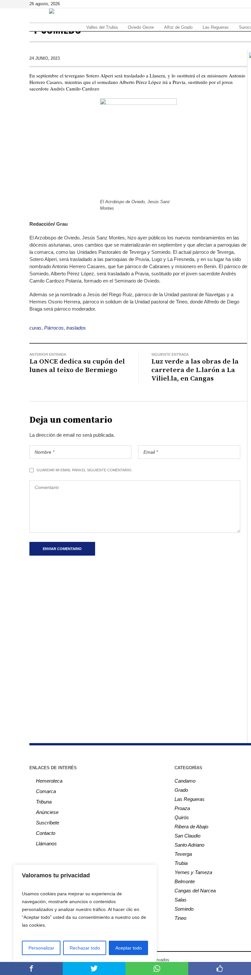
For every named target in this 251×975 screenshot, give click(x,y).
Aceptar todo (128, 948)
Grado (181, 790)
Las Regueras (190, 799)
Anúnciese (47, 812)
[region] (85, 913)
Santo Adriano (189, 845)
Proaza (182, 808)
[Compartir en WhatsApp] (157, 968)
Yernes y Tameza (193, 872)
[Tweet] (94, 968)
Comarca (46, 791)
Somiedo (184, 909)
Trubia (181, 863)
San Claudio (187, 835)
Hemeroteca (49, 781)
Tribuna (44, 801)
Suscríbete (47, 822)
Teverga (183, 854)
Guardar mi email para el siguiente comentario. (84, 470)
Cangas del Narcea (195, 890)
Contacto (45, 833)
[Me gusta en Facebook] (219, 968)
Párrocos (54, 328)
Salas (181, 899)
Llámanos (46, 843)
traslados (76, 328)
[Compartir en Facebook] (31, 968)
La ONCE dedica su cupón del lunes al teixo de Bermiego (77, 365)
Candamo (185, 781)
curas (35, 328)
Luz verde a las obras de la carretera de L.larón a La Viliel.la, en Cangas (195, 370)
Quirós (182, 817)
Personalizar (41, 948)
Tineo (180, 918)
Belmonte (185, 881)
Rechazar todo (85, 948)
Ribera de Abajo (191, 826)
